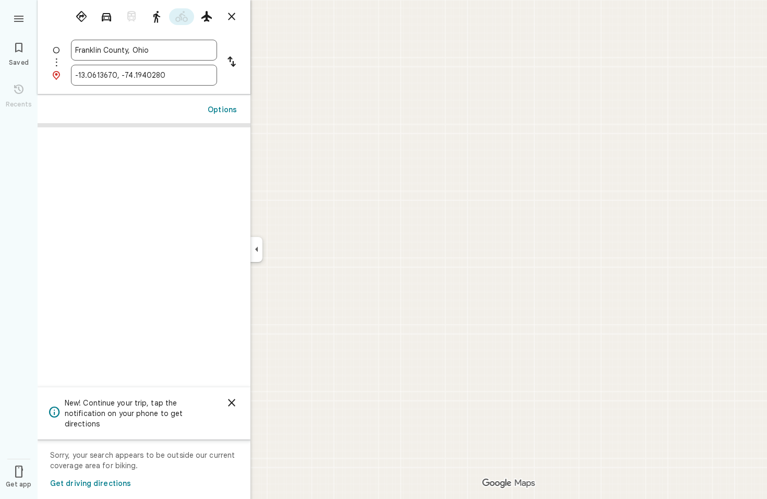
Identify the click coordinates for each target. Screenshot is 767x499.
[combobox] (144, 50)
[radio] (81, 16)
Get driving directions (90, 483)
